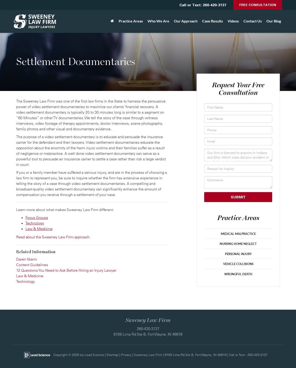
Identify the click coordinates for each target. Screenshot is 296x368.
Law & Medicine (38, 228)
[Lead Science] (37, 354)
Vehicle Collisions (238, 264)
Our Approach (185, 21)
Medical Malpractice (238, 234)
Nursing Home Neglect (238, 244)
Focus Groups (36, 217)
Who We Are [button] (158, 21)
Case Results (212, 21)
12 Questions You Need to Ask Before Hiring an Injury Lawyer (66, 270)
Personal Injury (238, 254)
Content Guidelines (32, 264)
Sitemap (112, 355)
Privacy (126, 355)
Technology (34, 223)
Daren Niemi (26, 259)
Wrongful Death (238, 274)
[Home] (112, 21)
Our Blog (273, 21)
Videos (233, 21)
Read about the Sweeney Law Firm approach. (53, 237)
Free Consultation (257, 5)
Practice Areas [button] (131, 21)
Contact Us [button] (253, 21)
